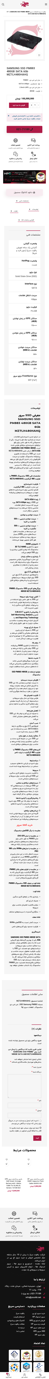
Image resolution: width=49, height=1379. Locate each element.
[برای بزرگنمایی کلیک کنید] (39, 55)
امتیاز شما (36, 1067)
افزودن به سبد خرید (19, 105)
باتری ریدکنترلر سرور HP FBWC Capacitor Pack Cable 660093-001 (35, 1181)
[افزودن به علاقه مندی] (28, 1159)
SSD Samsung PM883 (28, 1004)
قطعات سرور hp (27, 1007)
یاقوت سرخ (42, 12)
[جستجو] (3, 4)
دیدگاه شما (36, 1072)
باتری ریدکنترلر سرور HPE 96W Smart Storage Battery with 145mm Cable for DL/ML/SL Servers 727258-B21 (13, 1183)
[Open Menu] (46, 4)
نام (39, 1100)
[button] (28, 1164)
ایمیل (38, 1110)
